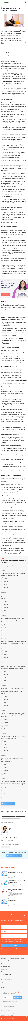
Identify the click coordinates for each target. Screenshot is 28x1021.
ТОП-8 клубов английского (8, 985)
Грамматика (10, 875)
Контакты (3, 987)
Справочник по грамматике (13, 876)
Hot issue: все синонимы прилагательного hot (13, 816)
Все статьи (4, 971)
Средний (15, 885)
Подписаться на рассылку (14, 855)
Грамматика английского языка (15, 958)
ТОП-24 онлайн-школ (6, 974)
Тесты (2, 982)
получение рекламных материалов (16, 941)
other (5, 624)
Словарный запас (5, 966)
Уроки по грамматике (21, 885)
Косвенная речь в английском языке (11, 818)
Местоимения (16, 875)
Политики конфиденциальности (16, 950)
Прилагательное (16, 884)
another (5, 578)
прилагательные (5, 846)
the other (6, 587)
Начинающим (4, 969)
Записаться (14, 945)
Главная (3, 958)
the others (6, 581)
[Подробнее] (14, 288)
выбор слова (8, 844)
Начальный (21, 875)
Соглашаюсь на (12, 939)
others (5, 584)
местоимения (16, 844)
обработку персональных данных (15, 939)
